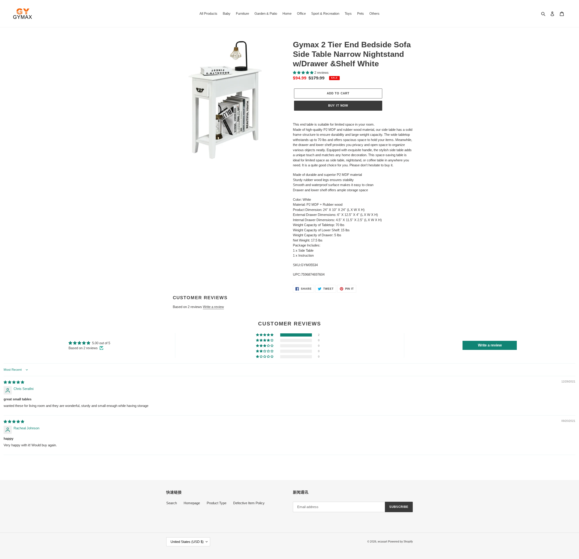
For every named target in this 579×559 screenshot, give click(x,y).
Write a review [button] (490, 345)
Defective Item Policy (249, 503)
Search (171, 503)
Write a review (213, 307)
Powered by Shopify (400, 541)
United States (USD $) (187, 542)
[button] (303, 72)
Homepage (192, 503)
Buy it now (338, 105)
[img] (14, 382)
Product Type (216, 503)
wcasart (382, 541)
